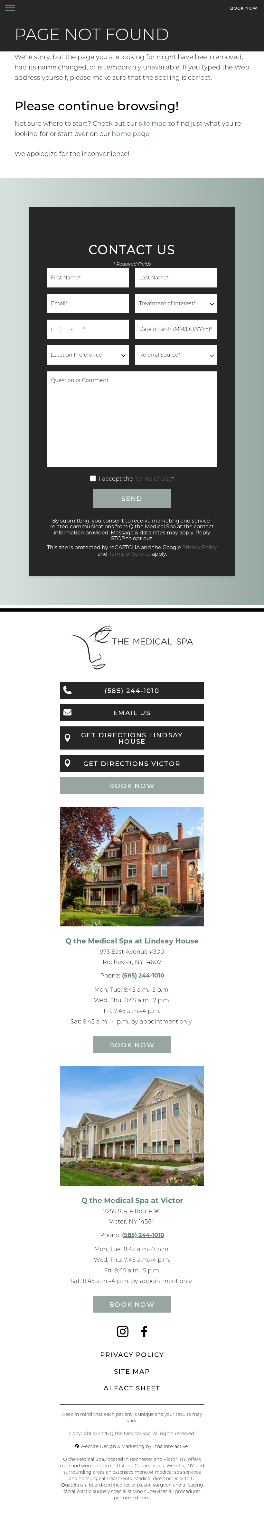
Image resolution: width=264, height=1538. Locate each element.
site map (153, 123)
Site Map (132, 1371)
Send (132, 498)
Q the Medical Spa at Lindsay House (132, 940)
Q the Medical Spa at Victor (132, 1200)
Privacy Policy (199, 547)
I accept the (115, 478)
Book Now (132, 785)
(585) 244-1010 (143, 975)
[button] (10, 8)
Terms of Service (130, 553)
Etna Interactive (170, 1446)
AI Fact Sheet (132, 1388)
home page (130, 133)
